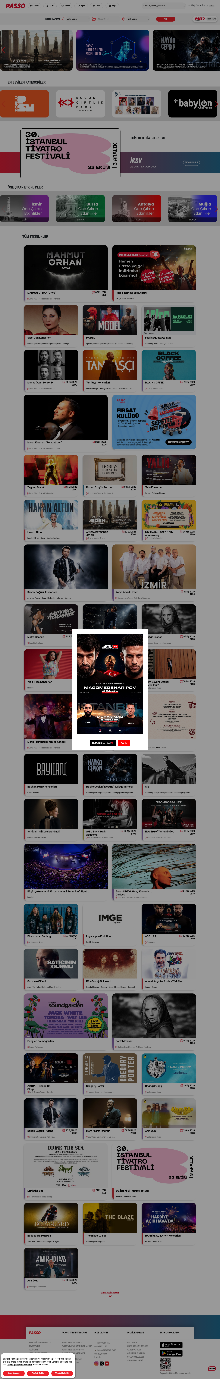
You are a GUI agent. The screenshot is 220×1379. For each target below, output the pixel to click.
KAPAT (124, 743)
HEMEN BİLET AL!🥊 (103, 743)
